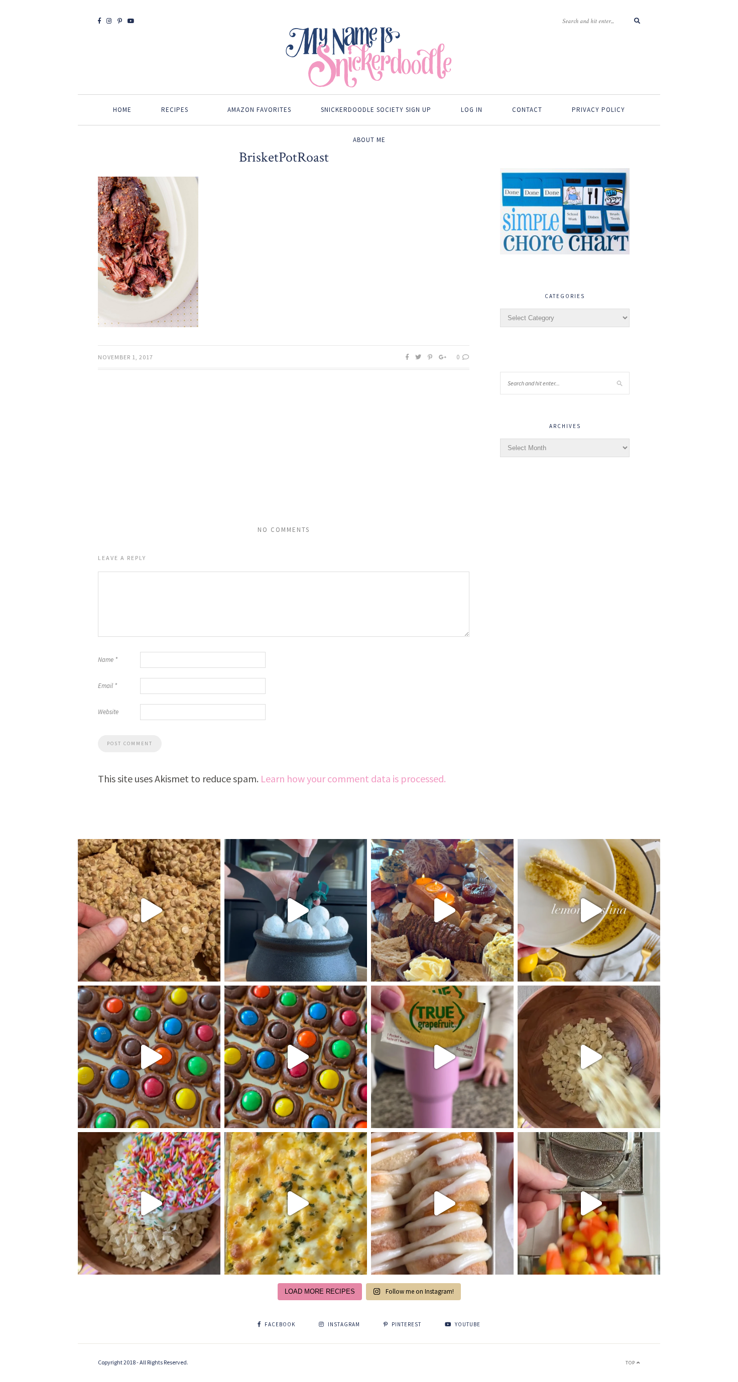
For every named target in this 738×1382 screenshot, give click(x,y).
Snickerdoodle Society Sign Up (376, 109)
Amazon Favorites (259, 109)
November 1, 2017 (125, 357)
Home (122, 109)
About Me (369, 139)
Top (631, 1362)
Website (108, 712)
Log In (471, 109)
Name (107, 659)
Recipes (174, 109)
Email (107, 685)
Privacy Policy (598, 109)
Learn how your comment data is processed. (353, 778)
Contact (527, 109)
